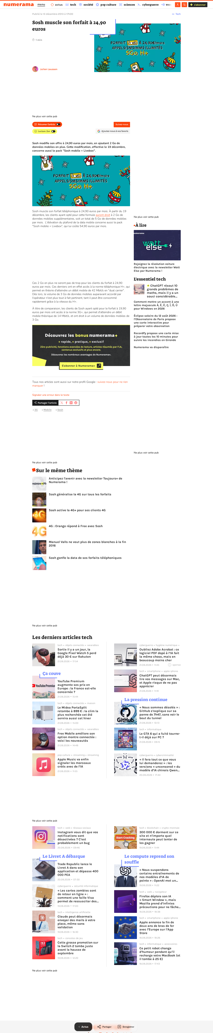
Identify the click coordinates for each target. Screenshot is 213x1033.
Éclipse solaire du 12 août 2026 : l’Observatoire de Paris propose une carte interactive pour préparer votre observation (155, 321)
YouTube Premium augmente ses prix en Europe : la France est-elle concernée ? (77, 686)
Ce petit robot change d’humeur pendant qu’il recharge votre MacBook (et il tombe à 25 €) (159, 953)
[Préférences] (184, 4)
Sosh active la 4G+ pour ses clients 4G (77, 510)
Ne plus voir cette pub (44, 116)
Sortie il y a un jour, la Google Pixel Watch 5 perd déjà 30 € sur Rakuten (77, 653)
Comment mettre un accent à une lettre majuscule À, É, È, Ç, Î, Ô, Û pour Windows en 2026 (156, 305)
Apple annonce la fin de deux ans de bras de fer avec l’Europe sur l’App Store (156, 927)
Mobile (47, 409)
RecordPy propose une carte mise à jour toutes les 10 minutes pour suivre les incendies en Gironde (156, 336)
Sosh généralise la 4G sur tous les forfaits (80, 494)
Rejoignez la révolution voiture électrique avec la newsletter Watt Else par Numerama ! (157, 267)
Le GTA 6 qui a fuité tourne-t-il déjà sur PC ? (159, 735)
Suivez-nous (122, 124)
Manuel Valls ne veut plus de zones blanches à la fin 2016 (87, 543)
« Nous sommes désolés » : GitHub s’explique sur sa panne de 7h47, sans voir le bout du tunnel (159, 713)
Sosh (60, 409)
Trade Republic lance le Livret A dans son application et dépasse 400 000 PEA (78, 869)
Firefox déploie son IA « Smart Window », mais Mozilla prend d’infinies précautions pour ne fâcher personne (159, 901)
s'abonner (200, 4)
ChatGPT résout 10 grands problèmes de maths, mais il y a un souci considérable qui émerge (162, 291)
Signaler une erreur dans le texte (50, 395)
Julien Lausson (48, 69)
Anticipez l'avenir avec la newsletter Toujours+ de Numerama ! (85, 480)
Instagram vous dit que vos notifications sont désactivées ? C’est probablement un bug (78, 837)
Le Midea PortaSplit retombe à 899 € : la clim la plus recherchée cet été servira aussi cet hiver (78, 713)
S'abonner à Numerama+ (78, 365)
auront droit (103, 215)
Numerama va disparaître (151, 347)
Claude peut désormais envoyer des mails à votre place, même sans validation (76, 922)
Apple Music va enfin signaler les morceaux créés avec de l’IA (74, 763)
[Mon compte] (177, 4)
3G (36, 409)
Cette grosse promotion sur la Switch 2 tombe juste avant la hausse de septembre (78, 948)
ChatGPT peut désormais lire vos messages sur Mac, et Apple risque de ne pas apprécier (159, 681)
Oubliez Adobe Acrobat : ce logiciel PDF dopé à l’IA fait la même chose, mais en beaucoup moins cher (159, 655)
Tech (178, 13)
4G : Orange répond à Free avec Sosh (76, 526)
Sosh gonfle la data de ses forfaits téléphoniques (85, 558)
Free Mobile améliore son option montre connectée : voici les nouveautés (77, 737)
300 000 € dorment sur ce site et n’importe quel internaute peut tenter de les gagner (158, 837)
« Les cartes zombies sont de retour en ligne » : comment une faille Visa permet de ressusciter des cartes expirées (77, 896)
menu (41, 4)
